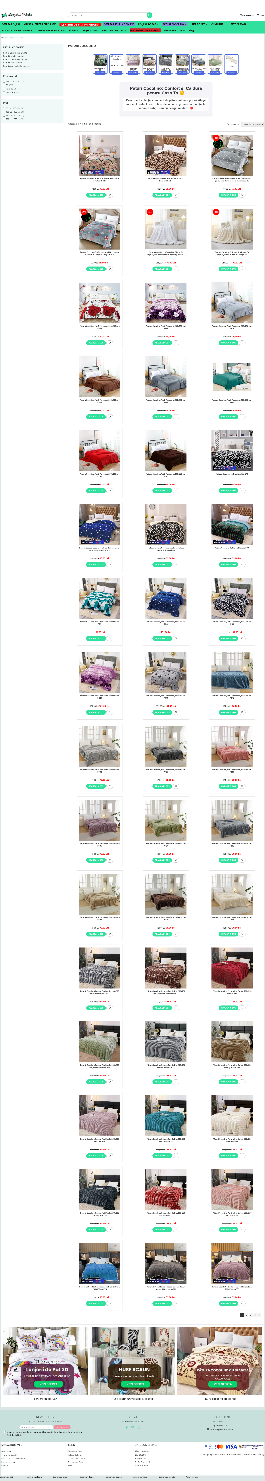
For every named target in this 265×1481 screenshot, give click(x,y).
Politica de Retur (75, 1455)
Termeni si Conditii (9, 1455)
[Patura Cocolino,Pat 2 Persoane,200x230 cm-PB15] (165, 672)
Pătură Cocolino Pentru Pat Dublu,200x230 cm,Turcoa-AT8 (165, 1140)
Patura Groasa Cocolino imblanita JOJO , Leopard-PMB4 (166, 179)
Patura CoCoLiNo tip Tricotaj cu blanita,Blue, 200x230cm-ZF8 (99, 1288)
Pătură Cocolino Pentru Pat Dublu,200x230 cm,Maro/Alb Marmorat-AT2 (165, 992)
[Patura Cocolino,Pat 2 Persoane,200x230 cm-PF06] (232, 746)
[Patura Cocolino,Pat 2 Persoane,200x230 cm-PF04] (165, 820)
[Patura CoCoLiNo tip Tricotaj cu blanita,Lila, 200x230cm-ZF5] (232, 1263)
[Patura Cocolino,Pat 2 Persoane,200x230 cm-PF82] (99, 376)
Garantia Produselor (76, 1458)
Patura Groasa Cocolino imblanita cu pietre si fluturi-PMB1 (99, 179)
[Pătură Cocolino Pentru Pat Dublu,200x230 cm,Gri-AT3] (232, 968)
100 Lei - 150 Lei (13, 111)
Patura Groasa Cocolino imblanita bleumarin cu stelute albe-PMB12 (99, 549)
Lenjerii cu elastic (34, 1476)
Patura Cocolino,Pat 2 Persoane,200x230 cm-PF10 (232, 696)
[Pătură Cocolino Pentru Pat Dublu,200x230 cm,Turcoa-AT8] (165, 1115)
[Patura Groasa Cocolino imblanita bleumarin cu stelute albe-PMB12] (99, 524)
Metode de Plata (75, 1451)
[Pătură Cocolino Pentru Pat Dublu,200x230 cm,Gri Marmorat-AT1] (99, 968)
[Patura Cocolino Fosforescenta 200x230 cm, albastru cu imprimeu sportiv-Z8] (99, 229)
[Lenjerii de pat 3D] (45, 1361)
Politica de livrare (8, 1462)
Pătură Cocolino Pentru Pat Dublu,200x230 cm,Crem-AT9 (232, 1140)
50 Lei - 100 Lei (12, 108)
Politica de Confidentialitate (13, 1458)
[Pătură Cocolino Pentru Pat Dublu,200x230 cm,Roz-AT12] (232, 1189)
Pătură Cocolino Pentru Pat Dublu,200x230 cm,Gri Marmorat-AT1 (99, 992)
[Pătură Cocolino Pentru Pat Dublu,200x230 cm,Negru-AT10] (99, 1189)
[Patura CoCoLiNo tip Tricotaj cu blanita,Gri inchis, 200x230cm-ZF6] (165, 1263)
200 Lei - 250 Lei (13, 119)
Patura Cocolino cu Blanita (15, 52)
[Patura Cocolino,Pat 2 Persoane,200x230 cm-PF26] (99, 303)
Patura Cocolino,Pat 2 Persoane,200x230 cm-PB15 (166, 696)
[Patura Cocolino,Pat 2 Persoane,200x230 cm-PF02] (99, 894)
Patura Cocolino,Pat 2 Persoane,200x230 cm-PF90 (166, 475)
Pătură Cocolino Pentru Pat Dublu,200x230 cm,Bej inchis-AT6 (232, 1066)
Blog (191, 30)
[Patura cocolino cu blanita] (219, 1361)
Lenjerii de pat (6, 1476)
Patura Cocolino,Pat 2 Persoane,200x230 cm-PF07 (166, 770)
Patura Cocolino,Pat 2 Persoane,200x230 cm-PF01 (166, 918)
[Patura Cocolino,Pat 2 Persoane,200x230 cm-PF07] (165, 746)
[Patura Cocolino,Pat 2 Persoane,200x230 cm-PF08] (99, 746)
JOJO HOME (11, 88)
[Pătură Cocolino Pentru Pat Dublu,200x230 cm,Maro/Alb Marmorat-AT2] (165, 968)
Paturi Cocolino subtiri (13, 56)
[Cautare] (149, 15)
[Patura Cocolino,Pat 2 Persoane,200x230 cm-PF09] (232, 894)
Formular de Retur (76, 1462)
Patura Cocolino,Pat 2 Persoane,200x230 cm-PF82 (100, 401)
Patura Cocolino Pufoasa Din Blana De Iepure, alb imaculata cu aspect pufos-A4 (165, 253)
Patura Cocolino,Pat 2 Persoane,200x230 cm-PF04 (166, 844)
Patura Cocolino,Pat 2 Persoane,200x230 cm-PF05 (100, 844)
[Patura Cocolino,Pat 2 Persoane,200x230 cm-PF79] (232, 302)
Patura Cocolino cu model (15, 59)
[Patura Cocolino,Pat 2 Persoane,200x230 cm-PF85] (232, 377)
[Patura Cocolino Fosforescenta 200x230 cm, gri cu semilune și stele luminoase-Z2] (232, 155)
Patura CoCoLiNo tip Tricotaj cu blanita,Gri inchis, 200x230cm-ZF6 (165, 1288)
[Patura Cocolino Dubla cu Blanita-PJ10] (232, 524)
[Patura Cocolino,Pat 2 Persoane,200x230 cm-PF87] (99, 450)
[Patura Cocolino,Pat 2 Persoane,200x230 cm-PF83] (165, 376)
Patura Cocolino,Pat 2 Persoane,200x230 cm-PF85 (232, 401)
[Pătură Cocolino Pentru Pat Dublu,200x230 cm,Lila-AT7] (99, 1115)
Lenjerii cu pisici (60, 1476)
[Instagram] (138, 1427)
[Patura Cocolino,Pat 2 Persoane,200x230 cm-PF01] (165, 894)
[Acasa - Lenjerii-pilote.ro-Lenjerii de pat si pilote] (16, 15)
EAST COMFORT (13, 81)
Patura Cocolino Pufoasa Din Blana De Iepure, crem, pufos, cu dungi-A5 (232, 253)
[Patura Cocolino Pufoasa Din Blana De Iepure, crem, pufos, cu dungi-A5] (232, 229)
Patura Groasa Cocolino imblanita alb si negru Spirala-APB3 (166, 549)
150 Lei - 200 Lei (13, 115)
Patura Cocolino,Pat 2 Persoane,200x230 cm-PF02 (100, 918)
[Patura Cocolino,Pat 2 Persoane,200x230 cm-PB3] (99, 598)
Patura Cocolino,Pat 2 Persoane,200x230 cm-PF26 (100, 327)
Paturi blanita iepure (12, 62)
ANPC (70, 1465)
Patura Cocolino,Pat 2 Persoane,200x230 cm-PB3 (100, 623)
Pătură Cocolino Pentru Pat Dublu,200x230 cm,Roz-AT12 (232, 1214)
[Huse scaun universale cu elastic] (132, 1361)
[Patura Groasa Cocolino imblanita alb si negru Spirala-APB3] (165, 524)
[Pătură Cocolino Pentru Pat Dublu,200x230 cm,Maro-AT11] (165, 1189)
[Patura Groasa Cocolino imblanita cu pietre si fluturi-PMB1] (99, 155)
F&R (8, 85)
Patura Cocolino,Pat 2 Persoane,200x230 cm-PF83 (166, 401)
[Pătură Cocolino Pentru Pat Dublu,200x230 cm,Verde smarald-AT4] (99, 1041)
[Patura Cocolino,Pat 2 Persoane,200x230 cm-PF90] (165, 450)
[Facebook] (126, 1427)
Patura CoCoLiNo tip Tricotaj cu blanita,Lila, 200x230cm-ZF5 (232, 1288)
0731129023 (221, 1425)
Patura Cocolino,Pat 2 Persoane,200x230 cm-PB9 (232, 623)
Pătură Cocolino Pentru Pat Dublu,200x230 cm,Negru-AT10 (99, 1214)
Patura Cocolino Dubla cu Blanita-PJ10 (232, 548)
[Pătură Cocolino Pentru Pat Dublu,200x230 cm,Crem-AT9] (232, 1115)
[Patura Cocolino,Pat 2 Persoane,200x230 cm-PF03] (232, 820)
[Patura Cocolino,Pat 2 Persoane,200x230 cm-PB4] (165, 598)
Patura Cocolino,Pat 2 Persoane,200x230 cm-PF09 (232, 918)
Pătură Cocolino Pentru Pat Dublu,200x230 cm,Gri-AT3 (232, 992)
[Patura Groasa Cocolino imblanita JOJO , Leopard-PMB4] (165, 155)
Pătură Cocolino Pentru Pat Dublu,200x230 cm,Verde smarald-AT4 (99, 1066)
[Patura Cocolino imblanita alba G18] (232, 450)
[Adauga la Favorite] (109, 195)
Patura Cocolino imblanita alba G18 (232, 474)
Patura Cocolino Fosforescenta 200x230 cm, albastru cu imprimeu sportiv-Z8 (99, 253)
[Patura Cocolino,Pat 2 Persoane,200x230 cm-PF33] (165, 303)
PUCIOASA (10, 92)
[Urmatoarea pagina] (259, 1315)
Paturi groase (192, 1476)
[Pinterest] (132, 1427)
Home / (4, 37)
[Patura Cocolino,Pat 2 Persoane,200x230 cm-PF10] (232, 672)
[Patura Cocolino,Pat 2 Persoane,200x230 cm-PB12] (99, 672)
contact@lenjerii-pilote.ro (221, 1429)
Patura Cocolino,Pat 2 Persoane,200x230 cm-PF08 (100, 770)
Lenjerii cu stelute (167, 1476)
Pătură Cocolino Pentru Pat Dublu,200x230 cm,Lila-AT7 (99, 1140)
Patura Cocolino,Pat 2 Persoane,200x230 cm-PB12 (100, 696)
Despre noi (6, 1451)
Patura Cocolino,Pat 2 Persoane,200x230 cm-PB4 (166, 623)
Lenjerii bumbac (139, 1476)
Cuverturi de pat (86, 1476)
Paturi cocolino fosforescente (16, 66)
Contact (4, 1465)
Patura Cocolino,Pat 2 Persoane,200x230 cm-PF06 (232, 770)
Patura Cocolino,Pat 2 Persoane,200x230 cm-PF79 (232, 327)
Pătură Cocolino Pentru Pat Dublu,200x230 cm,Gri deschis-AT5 (165, 1066)
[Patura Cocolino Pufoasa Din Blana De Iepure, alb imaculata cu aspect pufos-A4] (165, 229)
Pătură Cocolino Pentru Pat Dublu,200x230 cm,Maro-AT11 (165, 1214)
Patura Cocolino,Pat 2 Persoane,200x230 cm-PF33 (166, 327)
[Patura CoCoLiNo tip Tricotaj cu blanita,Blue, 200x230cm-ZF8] (99, 1263)
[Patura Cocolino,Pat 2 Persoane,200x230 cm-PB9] (232, 598)
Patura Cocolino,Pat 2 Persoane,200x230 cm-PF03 (232, 844)
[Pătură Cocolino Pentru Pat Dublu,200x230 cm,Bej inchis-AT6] (232, 1041)
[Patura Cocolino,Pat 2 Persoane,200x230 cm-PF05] (99, 820)
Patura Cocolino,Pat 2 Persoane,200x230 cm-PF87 (100, 475)
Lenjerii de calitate (114, 1476)
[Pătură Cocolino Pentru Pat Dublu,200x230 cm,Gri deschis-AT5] (165, 1041)
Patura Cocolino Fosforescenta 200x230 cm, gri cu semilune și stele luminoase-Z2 (232, 179)
